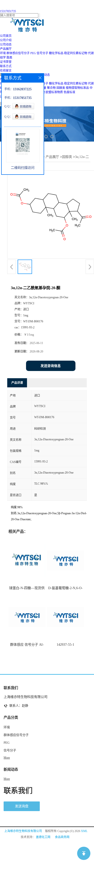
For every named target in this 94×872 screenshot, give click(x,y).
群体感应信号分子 (18, 53)
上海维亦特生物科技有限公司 (23, 831)
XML (84, 831)
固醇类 (60, 88)
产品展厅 (52, 157)
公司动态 (44, 75)
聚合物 (51, 88)
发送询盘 (21, 806)
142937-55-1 (65, 644)
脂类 (9, 57)
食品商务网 (62, 837)
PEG (33, 53)
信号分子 (42, 53)
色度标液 (69, 92)
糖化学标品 (56, 53)
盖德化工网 (43, 837)
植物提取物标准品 (77, 88)
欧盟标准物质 (54, 92)
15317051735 (8, 11)
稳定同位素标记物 (75, 53)
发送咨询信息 (50, 366)
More (7, 757)
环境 (3, 53)
